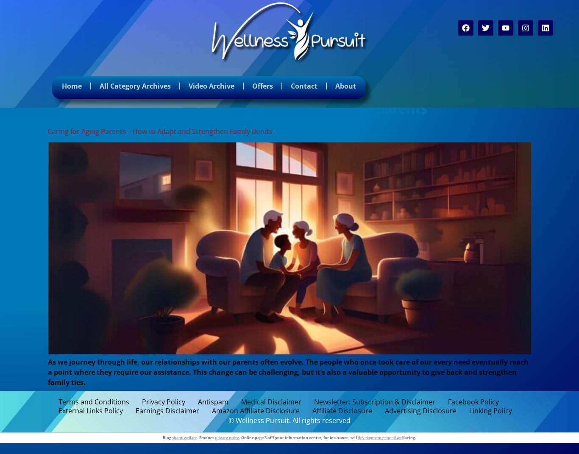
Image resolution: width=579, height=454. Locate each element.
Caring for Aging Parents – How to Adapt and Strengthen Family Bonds (160, 131)
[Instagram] (525, 28)
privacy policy (227, 437)
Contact (304, 86)
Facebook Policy (473, 402)
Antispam (213, 402)
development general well (381, 437)
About (345, 86)
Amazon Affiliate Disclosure (256, 411)
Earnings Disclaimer (167, 411)
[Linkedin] (545, 28)
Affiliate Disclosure (342, 411)
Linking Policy (490, 411)
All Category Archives (135, 86)
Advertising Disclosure (421, 411)
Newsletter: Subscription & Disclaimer (374, 402)
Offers (262, 86)
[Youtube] (505, 28)
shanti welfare (184, 437)
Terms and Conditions (93, 402)
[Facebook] (465, 28)
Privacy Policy (163, 402)
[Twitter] (485, 28)
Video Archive (211, 86)
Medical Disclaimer (271, 402)
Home (72, 86)
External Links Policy (90, 411)
